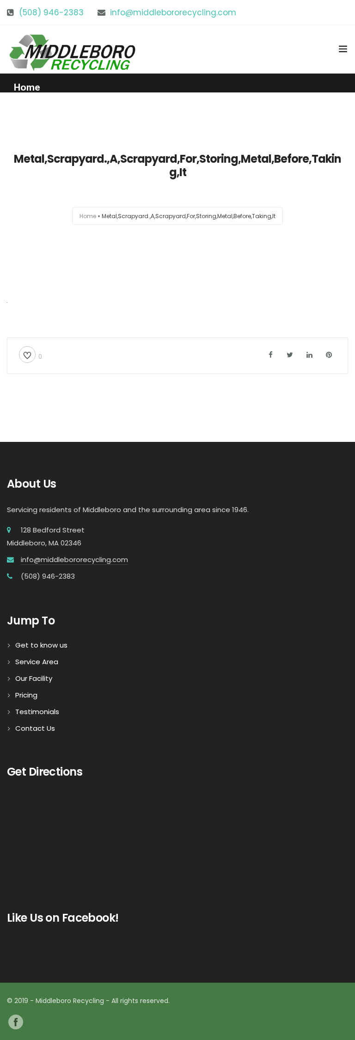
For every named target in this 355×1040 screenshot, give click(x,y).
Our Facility (33, 678)
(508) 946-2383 (51, 12)
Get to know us (41, 645)
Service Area (36, 662)
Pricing (26, 695)
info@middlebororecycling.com (173, 12)
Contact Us (35, 728)
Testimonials (37, 711)
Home (27, 87)
